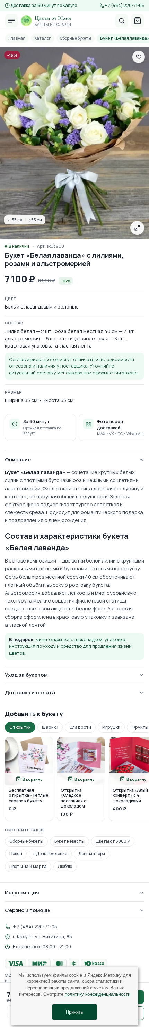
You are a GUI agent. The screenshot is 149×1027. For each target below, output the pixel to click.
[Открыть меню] (11, 20)
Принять (74, 1012)
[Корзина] (137, 20)
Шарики (50, 727)
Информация (22, 892)
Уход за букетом (26, 674)
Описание (18, 459)
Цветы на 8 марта (28, 866)
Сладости (80, 727)
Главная (16, 38)
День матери (91, 854)
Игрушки (111, 727)
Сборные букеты (75, 38)
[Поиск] (121, 20)
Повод (15, 854)
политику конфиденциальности (97, 994)
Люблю (65, 866)
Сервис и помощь (27, 910)
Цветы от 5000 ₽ (113, 841)
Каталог (42, 38)
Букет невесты (69, 841)
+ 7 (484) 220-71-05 (124, 5)
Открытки (20, 727)
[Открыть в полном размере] (137, 228)
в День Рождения (50, 854)
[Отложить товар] (138, 57)
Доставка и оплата (30, 692)
